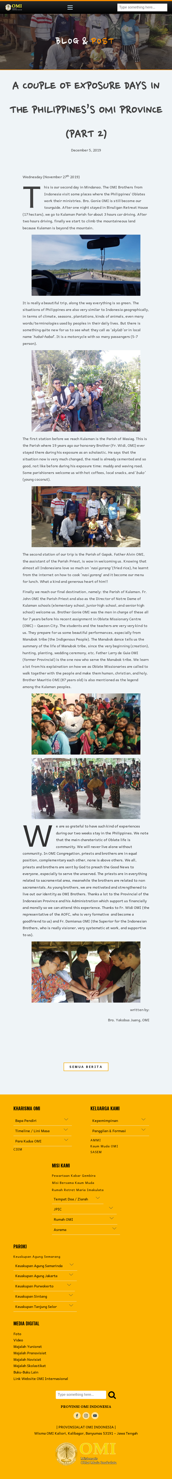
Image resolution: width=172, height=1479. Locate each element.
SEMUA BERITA (86, 1066)
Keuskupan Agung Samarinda (38, 1265)
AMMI (95, 1140)
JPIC (81, 1209)
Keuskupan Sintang (31, 1296)
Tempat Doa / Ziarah (71, 1199)
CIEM (17, 1149)
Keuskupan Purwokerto (36, 1286)
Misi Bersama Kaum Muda (73, 1183)
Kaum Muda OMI (104, 1146)
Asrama (60, 1229)
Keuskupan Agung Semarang (36, 1256)
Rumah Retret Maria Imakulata (78, 1190)
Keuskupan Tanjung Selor (36, 1306)
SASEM (96, 1152)
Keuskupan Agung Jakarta (41, 1275)
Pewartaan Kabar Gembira (74, 1175)
